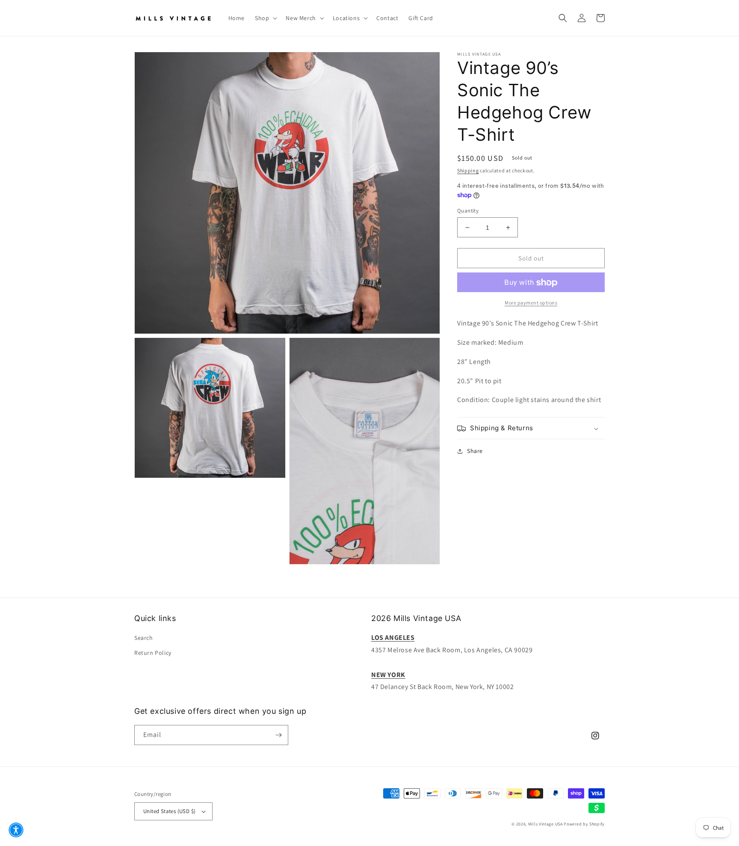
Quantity (468, 210)
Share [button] (475, 451)
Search (143, 638)
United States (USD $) (169, 811)
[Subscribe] (278, 735)
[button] (265, 18)
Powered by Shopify (584, 824)
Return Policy (152, 653)
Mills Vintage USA (545, 824)
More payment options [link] (531, 303)
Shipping (468, 170)
